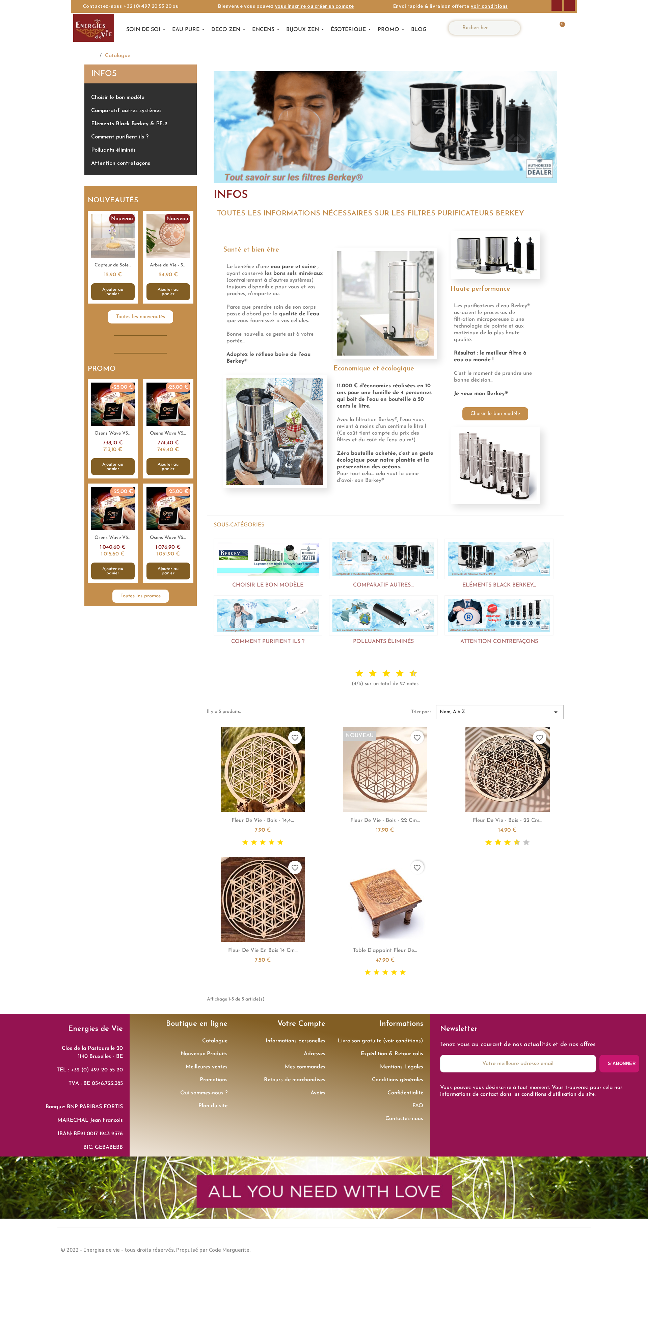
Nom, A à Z (500, 712)
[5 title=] (380, 673)
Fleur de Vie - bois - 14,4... (263, 820)
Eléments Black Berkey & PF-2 (129, 124)
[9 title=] (407, 673)
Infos (104, 74)
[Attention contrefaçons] (498, 615)
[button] (558, 28)
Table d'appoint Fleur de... (385, 950)
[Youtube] (580, 1249)
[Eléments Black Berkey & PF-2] (498, 559)
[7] (513, 842)
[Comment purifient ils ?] (268, 615)
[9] (522, 842)
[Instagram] (569, 5)
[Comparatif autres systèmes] (383, 559)
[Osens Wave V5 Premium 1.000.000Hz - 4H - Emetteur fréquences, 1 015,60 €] (113, 533)
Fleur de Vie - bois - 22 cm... (385, 820)
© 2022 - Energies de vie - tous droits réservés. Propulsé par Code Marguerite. (155, 1250)
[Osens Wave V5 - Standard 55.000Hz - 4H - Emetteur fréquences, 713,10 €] (113, 428)
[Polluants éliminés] (383, 615)
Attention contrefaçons (120, 163)
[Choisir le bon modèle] (268, 559)
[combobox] (487, 28)
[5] (280, 842)
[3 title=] (367, 673)
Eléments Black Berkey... (499, 585)
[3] (262, 842)
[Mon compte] (538, 28)
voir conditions (489, 6)
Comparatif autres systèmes (126, 110)
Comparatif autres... (383, 585)
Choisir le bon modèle (117, 97)
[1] (245, 842)
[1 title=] (353, 673)
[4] (271, 842)
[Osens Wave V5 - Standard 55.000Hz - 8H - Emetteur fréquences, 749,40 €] (168, 428)
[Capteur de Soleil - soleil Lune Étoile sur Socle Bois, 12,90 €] (113, 257)
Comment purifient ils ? (119, 137)
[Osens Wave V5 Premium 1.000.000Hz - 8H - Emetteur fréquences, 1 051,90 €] (168, 533)
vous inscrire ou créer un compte (314, 6)
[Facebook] (556, 5)
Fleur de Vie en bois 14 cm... (263, 950)
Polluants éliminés (113, 150)
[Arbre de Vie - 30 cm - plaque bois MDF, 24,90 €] (168, 257)
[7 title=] (394, 673)
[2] (254, 842)
